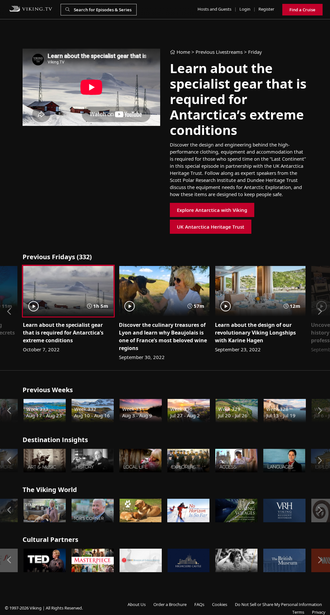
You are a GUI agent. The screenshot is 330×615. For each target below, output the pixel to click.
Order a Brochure (170, 604)
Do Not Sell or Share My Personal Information (278, 604)
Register (266, 9)
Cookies (219, 604)
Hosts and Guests (214, 9)
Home (182, 52)
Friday (255, 52)
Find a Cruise (302, 10)
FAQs (199, 604)
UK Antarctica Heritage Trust (210, 226)
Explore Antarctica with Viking (212, 210)
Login (244, 9)
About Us (137, 604)
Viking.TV (31, 9)
